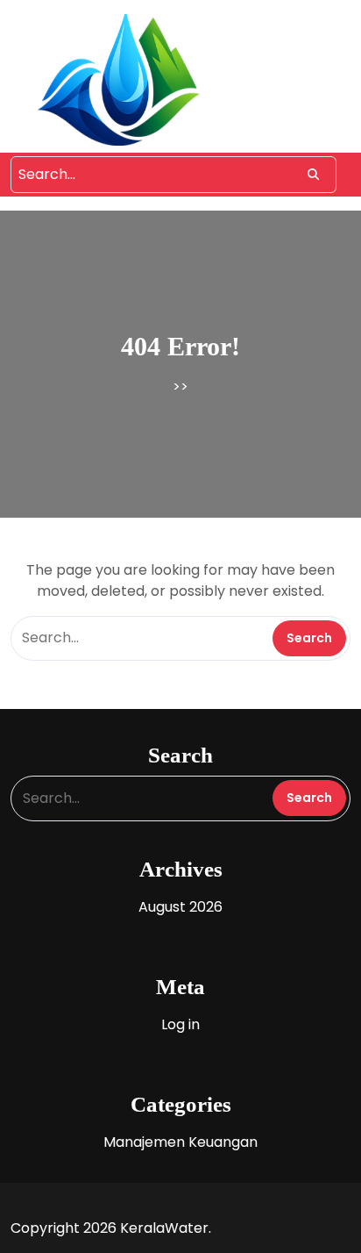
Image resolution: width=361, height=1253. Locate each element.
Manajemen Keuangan (180, 1142)
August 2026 (180, 907)
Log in (180, 1024)
